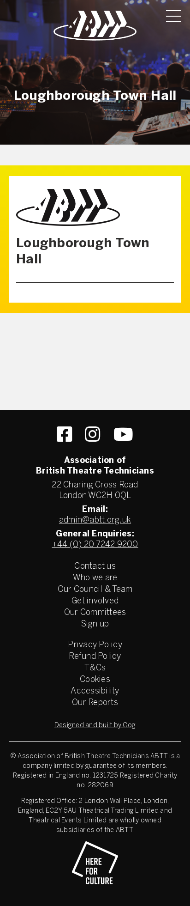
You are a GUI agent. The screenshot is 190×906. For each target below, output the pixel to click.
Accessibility (95, 691)
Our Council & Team (95, 590)
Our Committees (95, 613)
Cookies (95, 680)
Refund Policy (95, 657)
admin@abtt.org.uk (95, 520)
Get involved (95, 601)
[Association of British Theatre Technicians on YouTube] (123, 434)
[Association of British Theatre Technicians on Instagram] (92, 434)
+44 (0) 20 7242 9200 (95, 545)
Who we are (95, 578)
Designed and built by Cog (95, 726)
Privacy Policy (95, 645)
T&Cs (95, 668)
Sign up (95, 624)
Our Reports (95, 703)
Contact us (95, 567)
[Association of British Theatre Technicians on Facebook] (64, 434)
